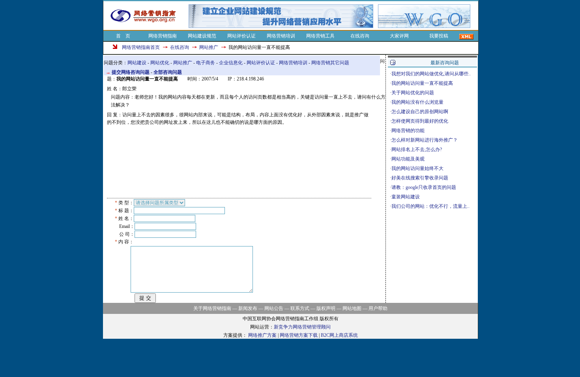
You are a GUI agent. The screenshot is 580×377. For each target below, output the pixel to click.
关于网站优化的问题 (412, 92)
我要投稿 (438, 36)
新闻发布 (247, 308)
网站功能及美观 (408, 159)
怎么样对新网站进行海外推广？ (424, 140)
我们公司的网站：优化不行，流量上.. (430, 206)
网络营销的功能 (408, 130)
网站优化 (159, 62)
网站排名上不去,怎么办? (416, 149)
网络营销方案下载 (299, 335)
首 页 (123, 36)
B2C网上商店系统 (339, 335)
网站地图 (351, 308)
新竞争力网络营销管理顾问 (302, 327)
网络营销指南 (162, 36)
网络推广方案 (262, 335)
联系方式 (299, 308)
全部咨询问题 (167, 72)
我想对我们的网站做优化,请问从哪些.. (431, 74)
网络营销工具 (320, 36)
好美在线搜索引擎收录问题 (419, 178)
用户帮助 (378, 308)
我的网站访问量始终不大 (417, 168)
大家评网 (399, 36)
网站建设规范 (202, 36)
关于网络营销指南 (212, 308)
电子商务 (205, 62)
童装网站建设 (405, 197)
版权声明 (325, 308)
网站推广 (208, 47)
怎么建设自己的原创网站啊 (419, 111)
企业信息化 (231, 62)
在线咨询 (359, 36)
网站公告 (273, 308)
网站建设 (136, 62)
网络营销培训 (281, 36)
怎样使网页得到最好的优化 (419, 121)
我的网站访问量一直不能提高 (422, 83)
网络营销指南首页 (141, 47)
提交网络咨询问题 (131, 72)
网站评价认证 (241, 36)
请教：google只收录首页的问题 (423, 187)
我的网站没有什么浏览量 (417, 102)
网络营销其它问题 (330, 62)
